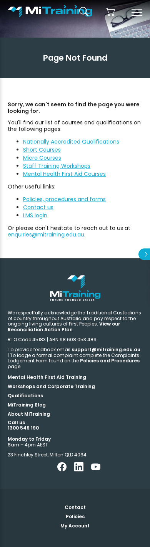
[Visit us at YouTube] (95, 469)
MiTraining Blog (27, 405)
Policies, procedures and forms (64, 199)
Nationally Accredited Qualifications (71, 141)
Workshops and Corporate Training (51, 386)
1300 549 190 (23, 428)
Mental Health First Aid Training (47, 377)
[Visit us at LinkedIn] (78, 469)
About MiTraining (29, 414)
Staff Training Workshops (56, 166)
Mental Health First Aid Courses (64, 174)
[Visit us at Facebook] (62, 469)
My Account (75, 525)
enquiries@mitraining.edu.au (46, 234)
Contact (75, 507)
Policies (75, 516)
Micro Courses (42, 158)
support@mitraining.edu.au (106, 349)
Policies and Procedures (110, 360)
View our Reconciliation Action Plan (64, 326)
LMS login (35, 215)
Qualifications (25, 395)
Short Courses (42, 150)
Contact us (38, 207)
